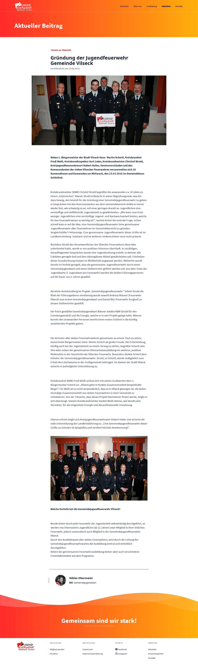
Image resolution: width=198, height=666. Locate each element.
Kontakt (179, 6)
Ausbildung (152, 6)
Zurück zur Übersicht (61, 50)
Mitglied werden (57, 649)
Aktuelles (166, 6)
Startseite (124, 6)
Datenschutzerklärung (93, 653)
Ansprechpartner (156, 653)
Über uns (137, 6)
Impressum (88, 649)
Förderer (54, 653)
